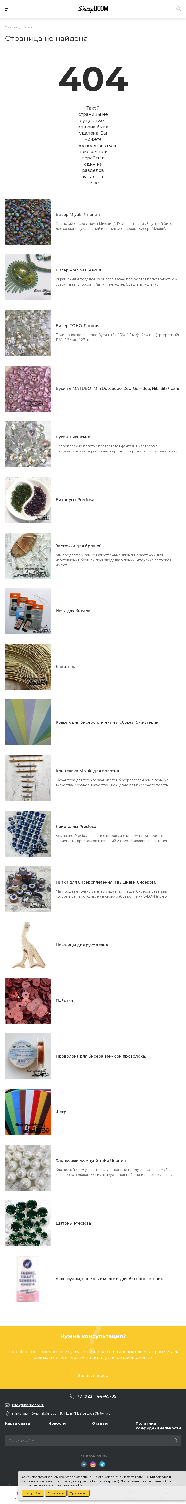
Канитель (65, 666)
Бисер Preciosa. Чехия (78, 270)
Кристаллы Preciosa (76, 826)
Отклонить (55, 1493)
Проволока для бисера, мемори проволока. (101, 1056)
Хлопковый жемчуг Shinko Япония (91, 1160)
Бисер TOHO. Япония (78, 325)
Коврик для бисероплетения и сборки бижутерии (107, 722)
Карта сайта (17, 1423)
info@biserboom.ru (28, 1405)
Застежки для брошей (79, 546)
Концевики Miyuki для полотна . (88, 771)
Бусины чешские (73, 437)
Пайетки (64, 1000)
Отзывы (100, 1423)
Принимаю (78, 1493)
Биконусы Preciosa (75, 499)
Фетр (61, 1112)
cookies (64, 1477)
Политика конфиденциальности (158, 1425)
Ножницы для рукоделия (82, 945)
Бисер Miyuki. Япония (78, 214)
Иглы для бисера (73, 611)
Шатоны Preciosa (73, 1223)
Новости (57, 1423)
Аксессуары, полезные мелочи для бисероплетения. (110, 1279)
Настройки (32, 1493)
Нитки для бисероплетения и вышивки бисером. (106, 882)
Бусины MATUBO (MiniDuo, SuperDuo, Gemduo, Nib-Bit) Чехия (118, 388)
